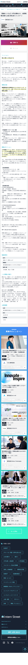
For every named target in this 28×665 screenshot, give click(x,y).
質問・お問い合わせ (14, 632)
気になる (15, 48)
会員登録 (25, 1)
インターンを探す (4, 6)
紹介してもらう (12, 6)
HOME (2, 9)
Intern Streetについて (6, 621)
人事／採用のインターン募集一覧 (13, 9)
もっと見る (14, 531)
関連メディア (4, 624)
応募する (15, 42)
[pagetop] (25, 649)
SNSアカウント (5, 627)
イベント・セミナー (21, 6)
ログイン (19, 1)
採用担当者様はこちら (14, 637)
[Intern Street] (5, 2)
